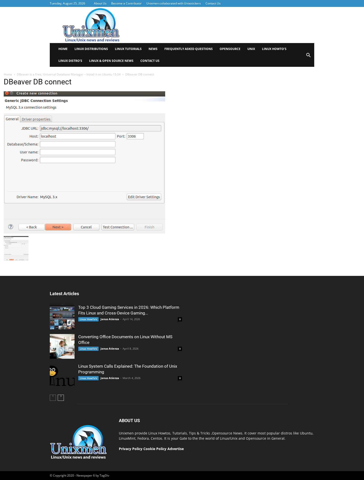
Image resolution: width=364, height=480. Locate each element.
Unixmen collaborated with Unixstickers (173, 3)
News (153, 49)
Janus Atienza (110, 319)
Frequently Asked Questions (188, 49)
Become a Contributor (126, 3)
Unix (251, 49)
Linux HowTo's (88, 319)
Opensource (230, 49)
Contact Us (213, 3)
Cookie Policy (155, 448)
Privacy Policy (130, 448)
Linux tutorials (128, 49)
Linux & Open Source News (111, 61)
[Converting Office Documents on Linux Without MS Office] (62, 346)
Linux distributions (91, 49)
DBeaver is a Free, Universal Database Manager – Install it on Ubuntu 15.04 (69, 74)
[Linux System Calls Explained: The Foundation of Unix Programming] (62, 375)
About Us (100, 3)
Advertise (175, 448)
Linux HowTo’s (274, 49)
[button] (308, 57)
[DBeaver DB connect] (84, 232)
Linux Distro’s (70, 61)
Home (63, 49)
